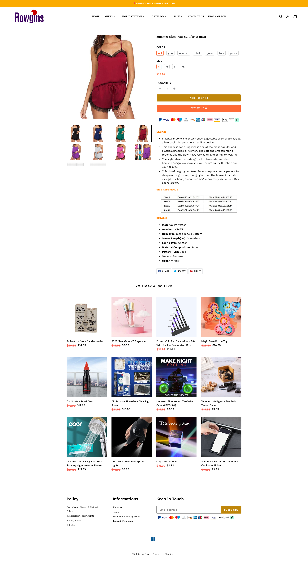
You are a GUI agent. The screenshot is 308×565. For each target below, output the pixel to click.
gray (170, 53)
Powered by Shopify (163, 554)
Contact (116, 512)
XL (183, 66)
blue (221, 53)
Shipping (71, 525)
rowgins (145, 554)
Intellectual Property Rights (80, 515)
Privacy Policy (74, 520)
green (210, 53)
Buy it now (199, 108)
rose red (183, 53)
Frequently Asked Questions (127, 516)
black (198, 53)
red (160, 53)
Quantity (164, 82)
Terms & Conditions (123, 521)
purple (233, 53)
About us (117, 507)
